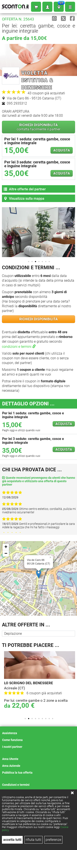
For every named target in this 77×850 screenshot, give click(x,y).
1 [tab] (29, 261)
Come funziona (12, 740)
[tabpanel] (39, 682)
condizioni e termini (17, 347)
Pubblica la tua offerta (17, 772)
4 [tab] (39, 261)
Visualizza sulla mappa (26, 198)
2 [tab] (32, 261)
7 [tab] (49, 261)
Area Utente (10, 759)
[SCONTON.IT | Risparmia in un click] (15, 6)
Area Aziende (11, 765)
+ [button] (5, 546)
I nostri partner (12, 746)
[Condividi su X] (63, 18)
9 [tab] (52, 718)
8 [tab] (49, 718)
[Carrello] (36, 7)
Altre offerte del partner (27, 189)
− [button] (5, 553)
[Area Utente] (47, 7)
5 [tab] (42, 261)
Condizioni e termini (16, 784)
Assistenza (9, 733)
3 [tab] (35, 261)
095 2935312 (16, 103)
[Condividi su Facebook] (72, 18)
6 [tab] (46, 261)
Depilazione (13, 634)
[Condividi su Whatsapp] (54, 18)
